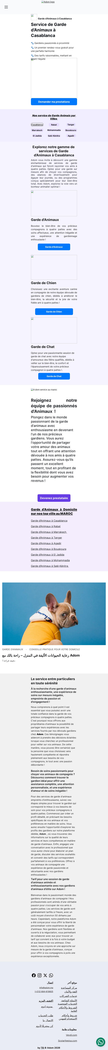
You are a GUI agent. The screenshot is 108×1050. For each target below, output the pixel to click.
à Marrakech (59, 532)
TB (42, 1047)
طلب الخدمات (45, 1015)
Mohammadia (54, 130)
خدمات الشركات (68, 995)
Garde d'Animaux (54, 247)
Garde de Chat (54, 376)
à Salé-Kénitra (60, 566)
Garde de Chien (54, 311)
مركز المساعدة (69, 987)
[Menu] (6, 7)
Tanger (71, 124)
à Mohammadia (60, 560)
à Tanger (56, 537)
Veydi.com (71, 1035)
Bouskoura (71, 130)
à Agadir (56, 543)
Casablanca (37, 124)
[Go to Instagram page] (39, 975)
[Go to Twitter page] (45, 975)
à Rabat (56, 526)
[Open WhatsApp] (100, 1042)
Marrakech (37, 130)
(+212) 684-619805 (44, 991)
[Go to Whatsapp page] (51, 975)
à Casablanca (59, 520)
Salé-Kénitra (54, 136)
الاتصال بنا (48, 1020)
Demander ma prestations (54, 101)
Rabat (54, 124)
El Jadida (37, 136)
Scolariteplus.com (67, 1040)
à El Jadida (57, 554)
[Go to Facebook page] (34, 975)
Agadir (71, 136)
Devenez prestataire (54, 498)
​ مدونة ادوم (47, 1006)
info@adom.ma (46, 987)
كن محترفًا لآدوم (44, 1026)
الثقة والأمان (70, 991)
